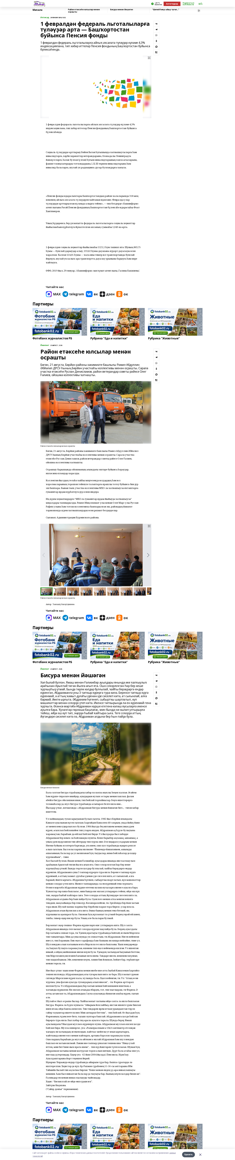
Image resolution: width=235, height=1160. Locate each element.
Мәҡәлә (37, 9)
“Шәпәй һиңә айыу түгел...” (165, 9)
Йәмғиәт (44, 345)
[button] (148, 555)
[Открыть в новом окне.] (53, 294)
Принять (188, 1154)
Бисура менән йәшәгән (121, 9)
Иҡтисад (44, 17)
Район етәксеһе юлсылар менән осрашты (84, 10)
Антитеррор (172, 3)
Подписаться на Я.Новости (188, 3)
